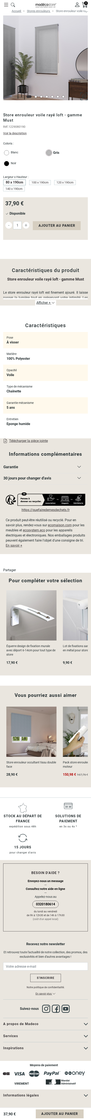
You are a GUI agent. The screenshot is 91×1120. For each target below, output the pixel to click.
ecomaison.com (60, 525)
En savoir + (14, 545)
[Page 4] (47, 96)
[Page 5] (52, 96)
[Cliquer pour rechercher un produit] (13, 4)
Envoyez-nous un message (45, 881)
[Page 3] (41, 96)
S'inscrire (45, 978)
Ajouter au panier (57, 226)
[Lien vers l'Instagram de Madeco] (47, 1009)
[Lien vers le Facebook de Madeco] (57, 1009)
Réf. (5, 126)
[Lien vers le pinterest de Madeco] (66, 1009)
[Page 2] (35, 96)
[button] (45, 468)
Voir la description (15, 133)
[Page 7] (63, 96)
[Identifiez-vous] (77, 4)
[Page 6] (58, 96)
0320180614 (45, 904)
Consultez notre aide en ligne (45, 889)
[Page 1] (29, 96)
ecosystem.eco (34, 530)
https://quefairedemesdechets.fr (46, 510)
